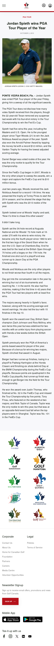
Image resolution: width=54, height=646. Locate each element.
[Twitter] (17, 636)
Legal (30, 536)
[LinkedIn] (23, 636)
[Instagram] (10, 636)
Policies (30, 542)
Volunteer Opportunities (13, 574)
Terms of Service (34, 547)
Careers (6, 565)
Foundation (7, 556)
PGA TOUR (27, 17)
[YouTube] (30, 636)
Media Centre (8, 570)
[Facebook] (4, 636)
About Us (6, 547)
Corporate (8, 536)
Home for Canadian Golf (13, 552)
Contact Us (7, 542)
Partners (6, 561)
